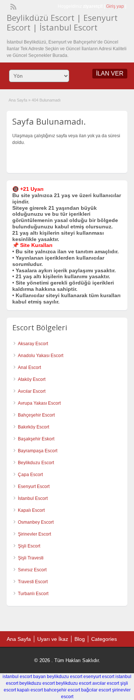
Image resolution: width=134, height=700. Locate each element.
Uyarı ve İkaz (52, 639)
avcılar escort (105, 683)
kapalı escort (30, 690)
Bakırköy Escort (33, 427)
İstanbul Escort (33, 498)
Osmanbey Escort (36, 522)
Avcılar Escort (31, 391)
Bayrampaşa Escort (37, 450)
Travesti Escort (33, 581)
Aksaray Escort (33, 343)
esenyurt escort (98, 676)
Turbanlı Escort (33, 593)
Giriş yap (115, 6)
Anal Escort (29, 367)
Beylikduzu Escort (36, 462)
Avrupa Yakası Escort (39, 403)
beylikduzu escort (64, 676)
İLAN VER (110, 73)
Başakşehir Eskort (36, 438)
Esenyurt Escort (34, 486)
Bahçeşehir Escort (36, 415)
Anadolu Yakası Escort (40, 355)
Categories (104, 639)
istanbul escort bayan (24, 676)
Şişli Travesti (31, 558)
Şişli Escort (29, 546)
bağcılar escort (96, 690)
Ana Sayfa (18, 100)
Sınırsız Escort (32, 569)
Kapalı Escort (31, 510)
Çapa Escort (30, 474)
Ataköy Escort (31, 379)
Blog (79, 639)
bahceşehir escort (62, 690)
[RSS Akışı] (13, 6)
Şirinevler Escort (34, 534)
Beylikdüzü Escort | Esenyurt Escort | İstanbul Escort (62, 22)
